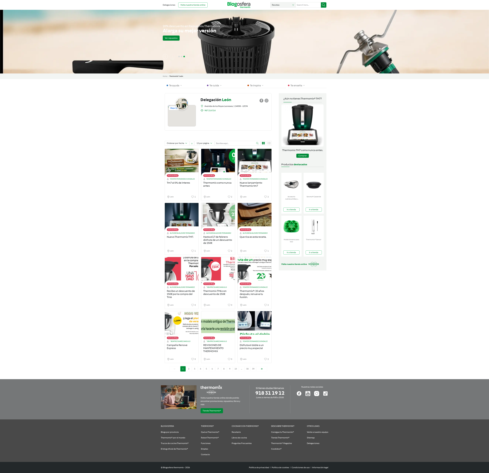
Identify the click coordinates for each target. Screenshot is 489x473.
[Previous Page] (174, 369)
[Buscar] (323, 5)
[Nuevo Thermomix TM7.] (182, 217)
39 (253, 369)
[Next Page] (261, 369)
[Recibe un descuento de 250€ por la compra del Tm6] (182, 271)
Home (165, 76)
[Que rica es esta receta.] (254, 217)
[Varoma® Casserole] (314, 184)
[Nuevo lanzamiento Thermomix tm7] (254, 163)
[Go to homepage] (238, 5)
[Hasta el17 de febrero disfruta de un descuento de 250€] (218, 217)
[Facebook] (299, 393)
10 (236, 369)
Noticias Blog (173, 175)
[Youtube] (308, 393)
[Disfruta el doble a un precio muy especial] (254, 326)
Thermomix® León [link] (176, 76)
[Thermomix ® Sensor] (314, 226)
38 (247, 369)
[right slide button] (172, 56)
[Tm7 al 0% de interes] (182, 163)
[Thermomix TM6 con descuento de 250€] (218, 271)
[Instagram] (317, 393)
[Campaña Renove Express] (182, 326)
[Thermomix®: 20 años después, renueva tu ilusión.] (254, 271)
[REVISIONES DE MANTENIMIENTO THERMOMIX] (218, 326)
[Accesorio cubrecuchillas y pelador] (291, 184)
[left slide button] (165, 56)
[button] (283, 5)
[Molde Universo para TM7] (291, 226)
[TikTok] (325, 393)
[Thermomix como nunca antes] (218, 163)
